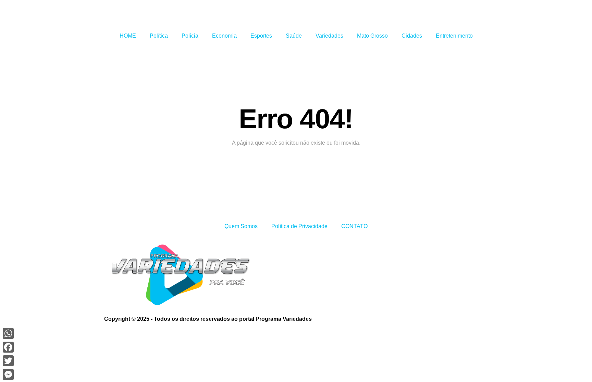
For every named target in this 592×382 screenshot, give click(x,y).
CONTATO (354, 226)
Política (159, 36)
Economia (224, 36)
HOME (128, 36)
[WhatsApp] (8, 333)
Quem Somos (241, 226)
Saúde (294, 36)
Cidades (412, 36)
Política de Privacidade (299, 226)
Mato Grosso (372, 36)
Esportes (261, 36)
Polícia (190, 36)
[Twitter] (8, 361)
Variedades (329, 36)
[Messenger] (8, 374)
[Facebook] (8, 347)
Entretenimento (454, 36)
